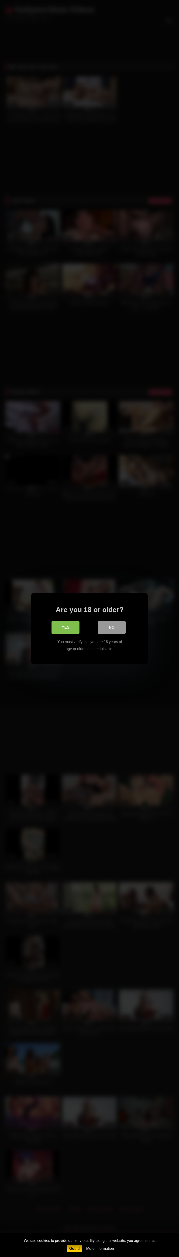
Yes (65, 627)
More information (100, 1248)
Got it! (74, 1248)
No (111, 627)
